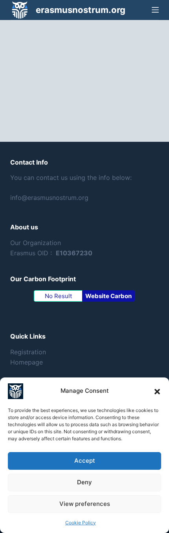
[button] (157, 391)
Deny (84, 482)
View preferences (84, 503)
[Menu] (155, 9)
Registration (28, 352)
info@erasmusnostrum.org (49, 197)
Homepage (26, 362)
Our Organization (35, 243)
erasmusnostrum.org (80, 10)
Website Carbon (108, 296)
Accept (84, 460)
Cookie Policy (80, 523)
